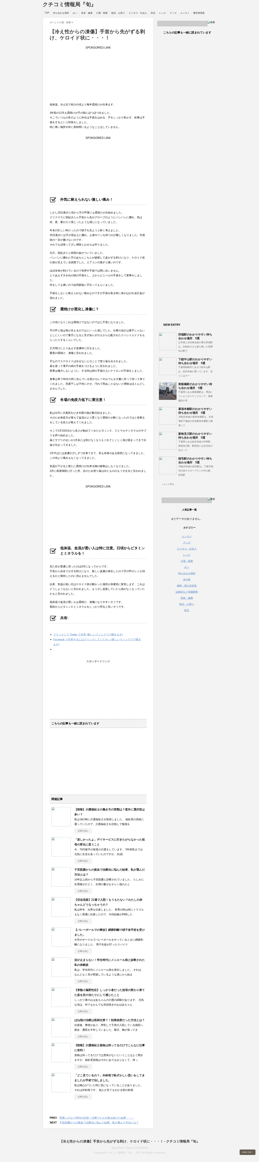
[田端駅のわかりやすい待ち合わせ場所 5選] (168, 348)
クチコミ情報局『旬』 (69, 4)
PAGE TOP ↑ (247, 1152)
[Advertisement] (98, 74)
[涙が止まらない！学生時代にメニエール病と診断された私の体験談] (61, 975)
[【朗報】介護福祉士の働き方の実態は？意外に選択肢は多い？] (61, 825)
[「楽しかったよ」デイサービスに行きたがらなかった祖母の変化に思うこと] (61, 855)
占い (75, 13)
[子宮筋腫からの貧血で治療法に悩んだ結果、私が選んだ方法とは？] (61, 885)
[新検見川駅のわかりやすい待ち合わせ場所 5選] (168, 448)
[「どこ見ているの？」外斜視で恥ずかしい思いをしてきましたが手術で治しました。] (61, 1090)
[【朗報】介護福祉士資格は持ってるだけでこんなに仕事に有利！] (61, 1060)
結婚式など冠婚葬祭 (187, 591)
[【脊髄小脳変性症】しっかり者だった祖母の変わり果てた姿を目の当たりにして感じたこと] (61, 1005)
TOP (47, 12)
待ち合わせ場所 (61, 13)
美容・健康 (86, 13)
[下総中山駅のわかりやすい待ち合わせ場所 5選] (168, 373)
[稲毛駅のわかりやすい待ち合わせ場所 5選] (168, 472)
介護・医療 (102, 13)
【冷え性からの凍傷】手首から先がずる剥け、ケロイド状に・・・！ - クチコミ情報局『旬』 (130, 1141)
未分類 (186, 579)
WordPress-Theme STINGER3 (129, 1147)
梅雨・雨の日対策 (187, 585)
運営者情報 (199, 13)
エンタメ (184, 13)
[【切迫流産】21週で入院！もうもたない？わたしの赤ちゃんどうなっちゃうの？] (61, 915)
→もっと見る (167, 484)
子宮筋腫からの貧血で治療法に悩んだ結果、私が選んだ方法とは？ (99, 1122)
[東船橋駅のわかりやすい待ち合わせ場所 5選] (168, 398)
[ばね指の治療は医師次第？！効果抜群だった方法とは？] (61, 1035)
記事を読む (83, 831)
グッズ (173, 13)
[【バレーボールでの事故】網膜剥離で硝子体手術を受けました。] (61, 945)
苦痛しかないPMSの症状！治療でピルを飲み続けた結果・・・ (96, 1117)
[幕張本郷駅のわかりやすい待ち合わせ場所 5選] (168, 423)
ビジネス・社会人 (138, 13)
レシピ (162, 13)
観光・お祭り (118, 13)
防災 (153, 13)
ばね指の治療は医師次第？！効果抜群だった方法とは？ (109, 1020)
